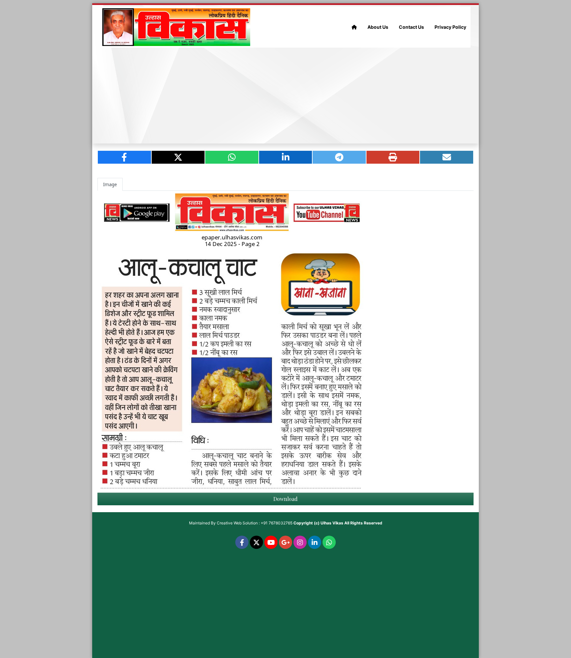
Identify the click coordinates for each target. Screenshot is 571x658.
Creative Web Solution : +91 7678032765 (254, 522)
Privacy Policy (450, 27)
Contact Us (411, 27)
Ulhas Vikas (332, 522)
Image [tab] (110, 184)
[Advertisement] (285, 95)
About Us (377, 27)
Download (285, 498)
